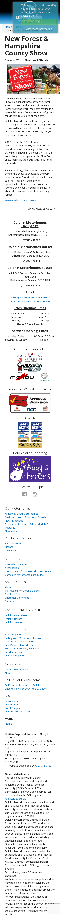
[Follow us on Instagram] (35, 495)
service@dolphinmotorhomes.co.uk (30, 301)
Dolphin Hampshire (16, 615)
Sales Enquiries (13, 634)
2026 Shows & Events (17, 669)
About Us (10, 587)
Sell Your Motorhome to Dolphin (23, 685)
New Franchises (14, 520)
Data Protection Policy (18, 711)
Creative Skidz (43, 765)
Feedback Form (14, 652)
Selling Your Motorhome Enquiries (24, 638)
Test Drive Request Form (19, 641)
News (8, 673)
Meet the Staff (13, 594)
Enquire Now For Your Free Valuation (26, 688)
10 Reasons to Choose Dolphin (22, 590)
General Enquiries (15, 655)
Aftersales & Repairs (17, 564)
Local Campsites (14, 708)
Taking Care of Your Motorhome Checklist (28, 571)
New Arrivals (12, 531)
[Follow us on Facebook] (25, 495)
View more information (39, 28)
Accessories (12, 567)
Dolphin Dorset (13, 618)
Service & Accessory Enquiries (22, 648)
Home (8, 26)
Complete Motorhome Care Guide (24, 574)
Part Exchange (13, 543)
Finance (9, 546)
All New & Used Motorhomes (21, 513)
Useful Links (12, 704)
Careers (9, 601)
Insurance (10, 550)
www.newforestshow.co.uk (20, 200)
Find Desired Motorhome (19, 645)
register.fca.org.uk (15, 798)
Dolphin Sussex (13, 622)
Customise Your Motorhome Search (25, 517)
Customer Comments (17, 597)
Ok (39, 22)
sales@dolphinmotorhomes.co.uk (30, 297)
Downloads (11, 701)
